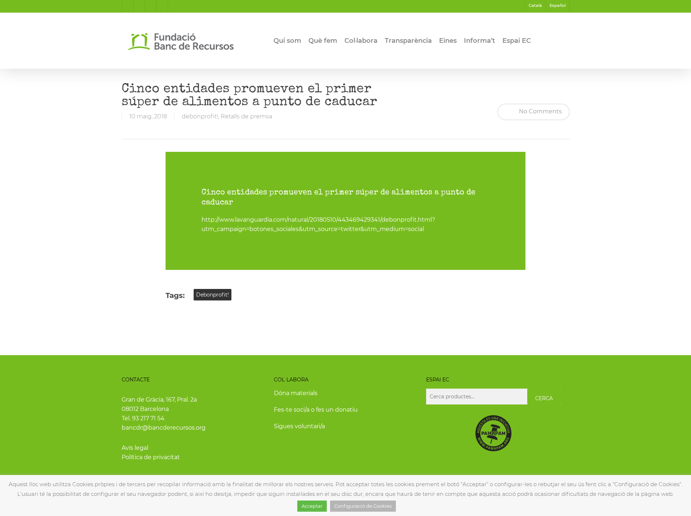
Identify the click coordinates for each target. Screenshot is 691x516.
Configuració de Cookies (363, 506)
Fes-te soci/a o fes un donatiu (316, 409)
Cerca (544, 398)
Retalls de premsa (246, 116)
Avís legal (135, 447)
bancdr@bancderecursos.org (164, 427)
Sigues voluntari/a (299, 426)
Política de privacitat (151, 457)
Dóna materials (295, 393)
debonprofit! (200, 116)
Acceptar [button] (312, 506)
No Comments (540, 111)
